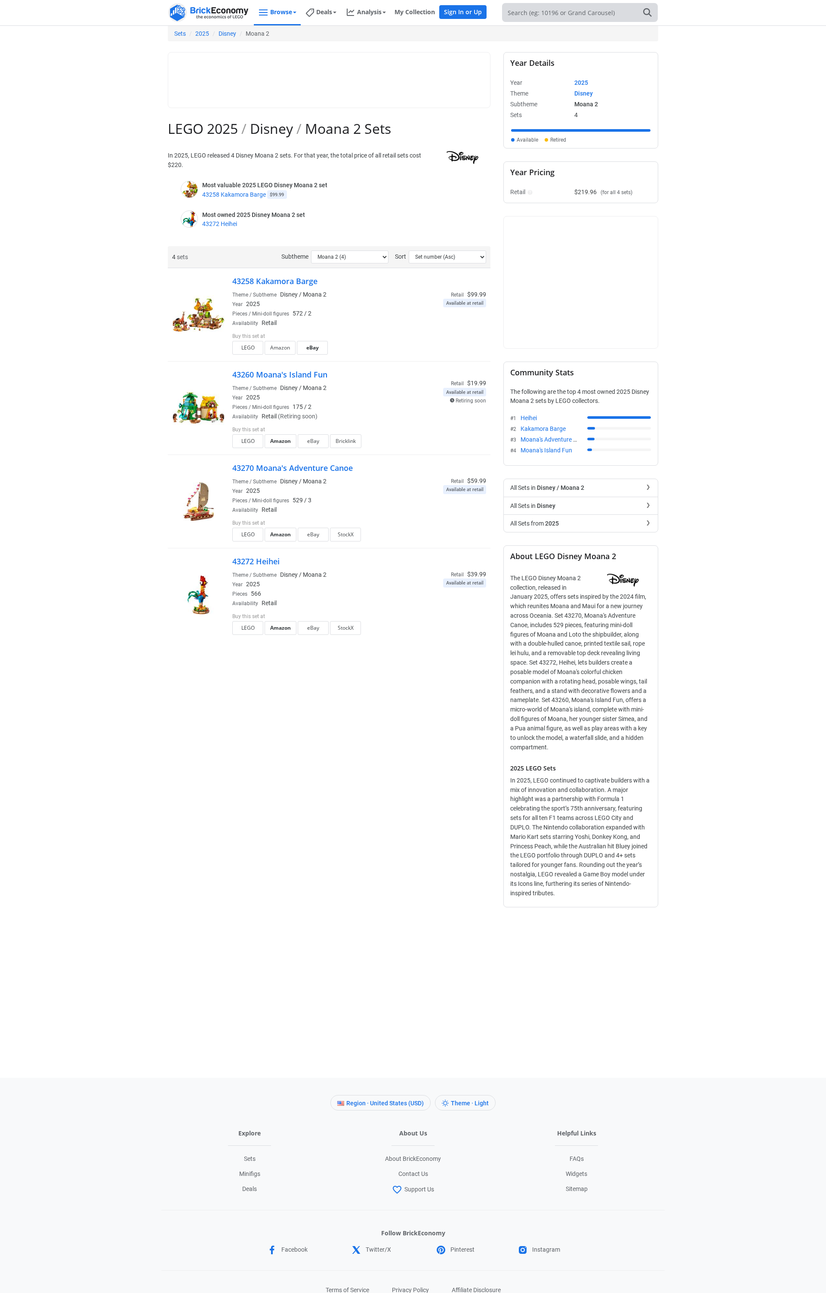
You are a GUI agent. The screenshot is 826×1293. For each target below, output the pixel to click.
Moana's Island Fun (546, 450)
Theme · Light (470, 1103)
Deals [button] (324, 12)
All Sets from (534, 523)
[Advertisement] (329, 76)
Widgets (576, 1173)
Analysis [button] (369, 12)
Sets (180, 33)
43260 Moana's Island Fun (279, 374)
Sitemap (577, 1188)
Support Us (419, 1189)
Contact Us (413, 1173)
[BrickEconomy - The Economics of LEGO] (209, 12)
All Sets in (547, 487)
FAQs (577, 1158)
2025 (202, 33)
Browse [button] (281, 12)
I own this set (432, 337)
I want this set (433, 350)
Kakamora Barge (543, 428)
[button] (529, 192)
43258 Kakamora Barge (234, 194)
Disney (227, 33)
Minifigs (249, 1173)
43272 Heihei (219, 223)
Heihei (529, 418)
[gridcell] (580, 130)
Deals (249, 1188)
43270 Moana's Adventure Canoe (292, 468)
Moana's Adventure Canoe (555, 439)
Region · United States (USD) (385, 1103)
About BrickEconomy (413, 1158)
